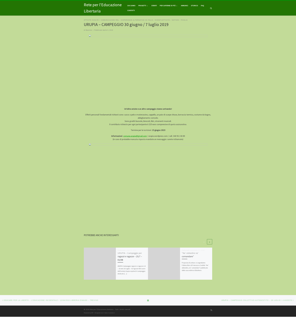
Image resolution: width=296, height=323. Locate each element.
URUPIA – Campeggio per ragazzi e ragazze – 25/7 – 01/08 (130, 256)
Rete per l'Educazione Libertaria (101, 309)
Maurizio (89, 30)
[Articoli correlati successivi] (209, 241)
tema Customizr (110, 313)
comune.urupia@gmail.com (135, 136)
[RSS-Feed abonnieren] (211, 310)
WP (92, 313)
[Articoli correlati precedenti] (204, 241)
